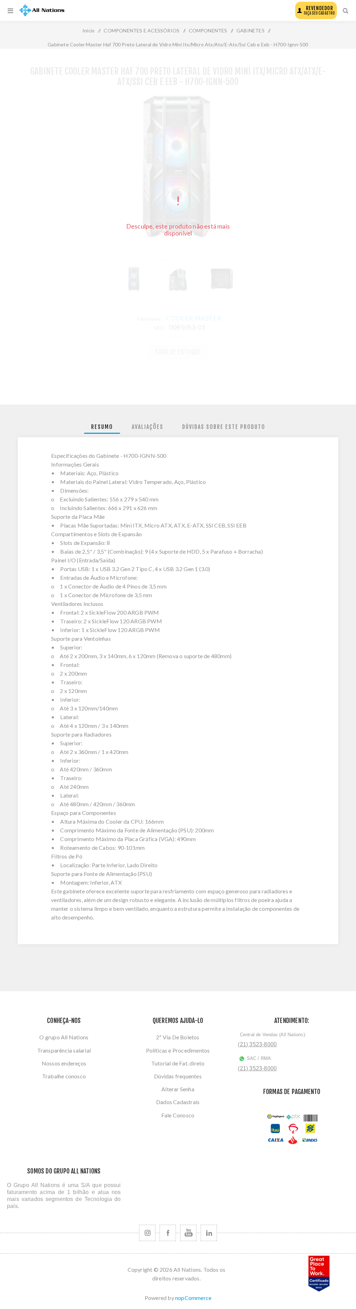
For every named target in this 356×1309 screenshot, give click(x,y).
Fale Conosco (177, 1115)
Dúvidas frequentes (178, 1076)
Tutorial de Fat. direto (178, 1063)
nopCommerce (193, 1297)
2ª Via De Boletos (177, 1037)
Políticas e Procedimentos (178, 1050)
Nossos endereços (64, 1063)
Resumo (102, 426)
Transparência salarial (64, 1050)
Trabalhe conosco (64, 1076)
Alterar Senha (177, 1089)
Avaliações (147, 426)
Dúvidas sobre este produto (223, 426)
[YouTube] (188, 1233)
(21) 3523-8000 (257, 1044)
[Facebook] (168, 1233)
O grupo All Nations (63, 1037)
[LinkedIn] (209, 1233)
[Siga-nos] (147, 1233)
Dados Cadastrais (178, 1102)
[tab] (102, 427)
